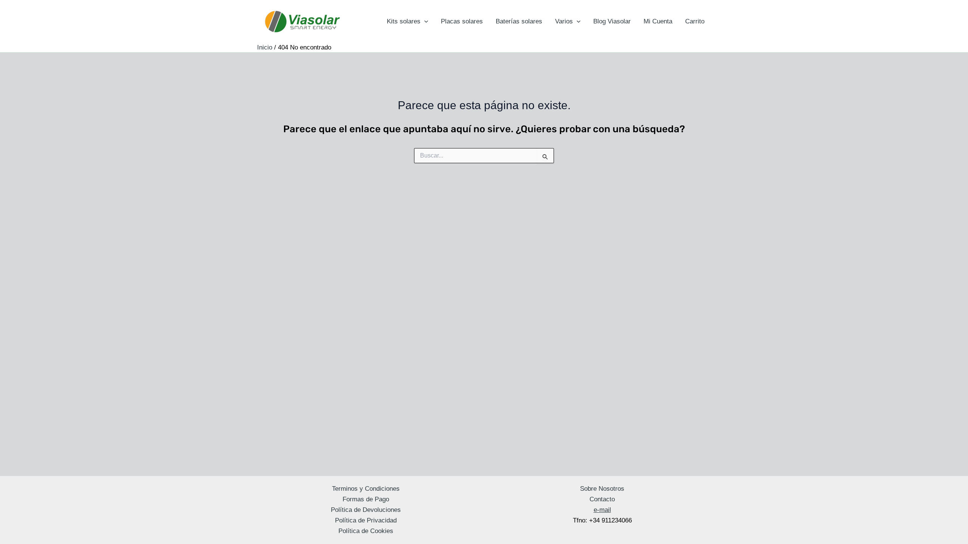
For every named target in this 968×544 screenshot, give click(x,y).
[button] (424, 21)
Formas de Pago (366, 499)
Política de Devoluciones (366, 509)
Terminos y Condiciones (366, 488)
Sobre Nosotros (602, 488)
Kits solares (403, 21)
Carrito (694, 21)
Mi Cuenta (658, 21)
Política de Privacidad (366, 520)
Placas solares (462, 21)
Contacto (602, 499)
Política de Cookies (365, 531)
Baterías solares (519, 21)
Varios (564, 21)
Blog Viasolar (612, 21)
